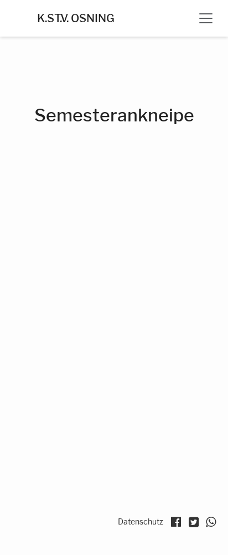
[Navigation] (205, 18)
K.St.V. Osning (76, 18)
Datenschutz (140, 521)
